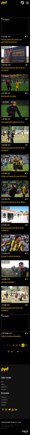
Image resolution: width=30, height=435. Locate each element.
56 (11, 351)
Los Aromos (5, 20)
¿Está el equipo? (8, 282)
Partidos (13, 102)
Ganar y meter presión (10, 256)
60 (18, 351)
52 (20, 345)
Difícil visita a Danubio (11, 336)
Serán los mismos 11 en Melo (13, 202)
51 (16, 345)
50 (13, 345)
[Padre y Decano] (4, 2)
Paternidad (4, 402)
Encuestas (5, 182)
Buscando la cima (8, 96)
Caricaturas (4, 400)
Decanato (3, 405)
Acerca (3, 384)
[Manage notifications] (26, 431)
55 (8, 351)
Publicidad (3, 387)
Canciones (3, 397)
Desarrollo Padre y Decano (8, 422)
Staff (2, 382)
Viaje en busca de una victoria (14, 176)
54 (26, 345)
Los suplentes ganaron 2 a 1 (12, 122)
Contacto (3, 389)
